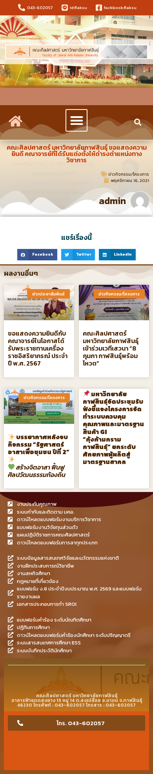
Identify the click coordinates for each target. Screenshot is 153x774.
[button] (77, 120)
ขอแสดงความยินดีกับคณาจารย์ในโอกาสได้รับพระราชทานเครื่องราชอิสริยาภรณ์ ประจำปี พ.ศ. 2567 (37, 348)
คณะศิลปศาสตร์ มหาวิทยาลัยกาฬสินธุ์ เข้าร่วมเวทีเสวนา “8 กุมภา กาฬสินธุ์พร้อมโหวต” (110, 348)
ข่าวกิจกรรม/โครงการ (128, 174)
